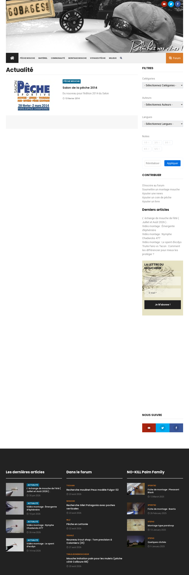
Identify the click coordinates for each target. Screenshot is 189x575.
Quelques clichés (157, 542)
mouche (70, 501)
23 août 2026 (75, 494)
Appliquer (172, 163)
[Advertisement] (162, 364)
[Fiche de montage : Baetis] (136, 508)
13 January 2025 (158, 530)
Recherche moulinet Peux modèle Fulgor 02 (92, 490)
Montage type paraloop (161, 525)
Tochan (70, 485)
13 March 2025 (157, 497)
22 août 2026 (75, 528)
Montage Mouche (77, 58)
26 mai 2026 (35, 532)
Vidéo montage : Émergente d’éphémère (42, 508)
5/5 (156, 149)
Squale (70, 535)
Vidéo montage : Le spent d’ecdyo (161, 242)
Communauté (58, 58)
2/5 (156, 142)
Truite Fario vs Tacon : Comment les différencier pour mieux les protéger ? (161, 250)
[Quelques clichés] (136, 541)
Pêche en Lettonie (77, 524)
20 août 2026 (75, 566)
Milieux (113, 58)
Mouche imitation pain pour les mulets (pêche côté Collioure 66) (94, 560)
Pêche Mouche (27, 58)
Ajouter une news (152, 193)
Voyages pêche (97, 58)
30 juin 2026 (34, 495)
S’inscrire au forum (153, 185)
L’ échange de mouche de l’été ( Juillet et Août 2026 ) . (44, 490)
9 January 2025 (157, 546)
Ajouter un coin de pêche (156, 197)
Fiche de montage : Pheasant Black (163, 491)
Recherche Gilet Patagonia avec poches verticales (90, 506)
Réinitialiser (152, 163)
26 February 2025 (158, 513)
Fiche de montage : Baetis (162, 508)
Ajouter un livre (151, 201)
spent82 (152, 485)
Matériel (42, 58)
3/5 (166, 142)
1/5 (145, 142)
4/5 (145, 149)
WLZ (68, 520)
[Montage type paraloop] (136, 524)
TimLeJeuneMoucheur (77, 554)
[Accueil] (94, 26)
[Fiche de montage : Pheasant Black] (136, 488)
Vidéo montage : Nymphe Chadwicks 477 (40, 527)
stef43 (151, 522)
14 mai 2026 (35, 551)
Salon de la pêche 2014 (80, 88)
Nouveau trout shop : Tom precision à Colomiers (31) (89, 541)
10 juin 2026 (34, 514)
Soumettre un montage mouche (161, 189)
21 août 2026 (75, 547)
